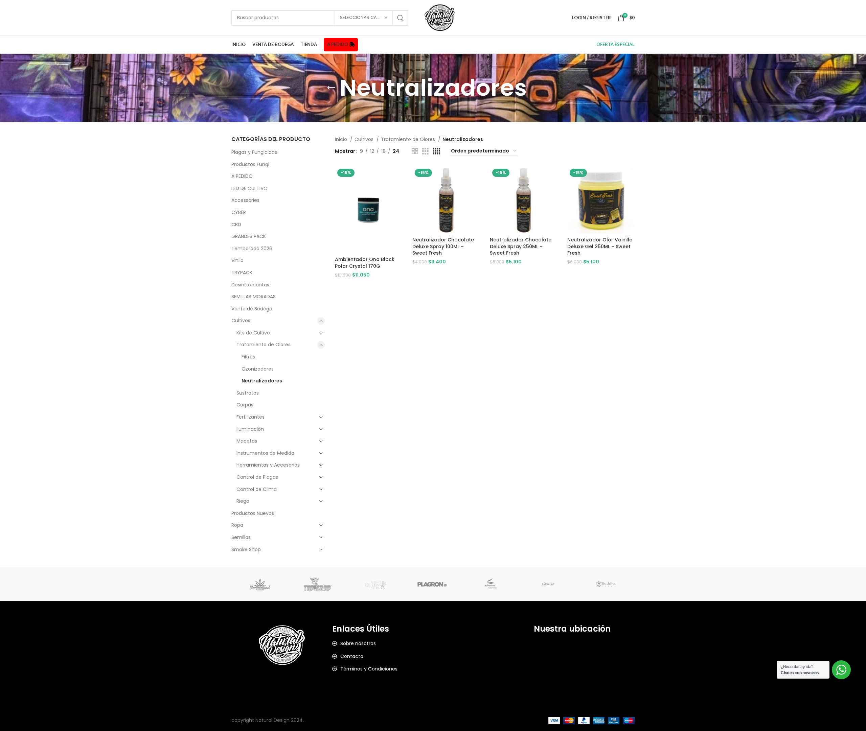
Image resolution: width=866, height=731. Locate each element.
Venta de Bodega (251, 308)
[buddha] (606, 584)
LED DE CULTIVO (249, 188)
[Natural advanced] (490, 584)
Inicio (341, 139)
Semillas (241, 537)
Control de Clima (256, 489)
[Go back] (331, 88)
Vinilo (237, 260)
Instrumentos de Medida (265, 453)
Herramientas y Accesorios (268, 465)
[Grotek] (548, 584)
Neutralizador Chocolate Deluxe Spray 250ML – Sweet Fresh (520, 246)
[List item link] (382, 643)
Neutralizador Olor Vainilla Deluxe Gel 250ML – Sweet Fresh (600, 246)
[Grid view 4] (436, 151)
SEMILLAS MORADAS (253, 296)
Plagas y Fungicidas (254, 152)
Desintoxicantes (250, 284)
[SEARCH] (400, 18)
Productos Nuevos (252, 513)
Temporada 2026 (251, 248)
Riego (242, 501)
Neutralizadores (262, 380)
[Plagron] (433, 584)
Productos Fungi (250, 164)
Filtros (248, 356)
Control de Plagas (257, 477)
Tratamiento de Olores (263, 344)
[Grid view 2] (415, 151)
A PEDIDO (242, 176)
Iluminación (250, 429)
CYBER (238, 212)
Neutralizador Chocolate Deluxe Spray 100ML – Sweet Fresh (443, 246)
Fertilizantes (250, 417)
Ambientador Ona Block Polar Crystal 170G (364, 262)
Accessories (245, 200)
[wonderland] (260, 584)
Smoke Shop (246, 549)
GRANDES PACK (248, 236)
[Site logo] (440, 17)
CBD (236, 224)
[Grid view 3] (425, 151)
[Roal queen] (375, 584)
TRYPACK (241, 272)
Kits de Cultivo (253, 332)
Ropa (237, 525)
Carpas (244, 404)
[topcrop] (317, 584)
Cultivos (240, 320)
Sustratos (247, 393)
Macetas (246, 441)
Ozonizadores (258, 369)
